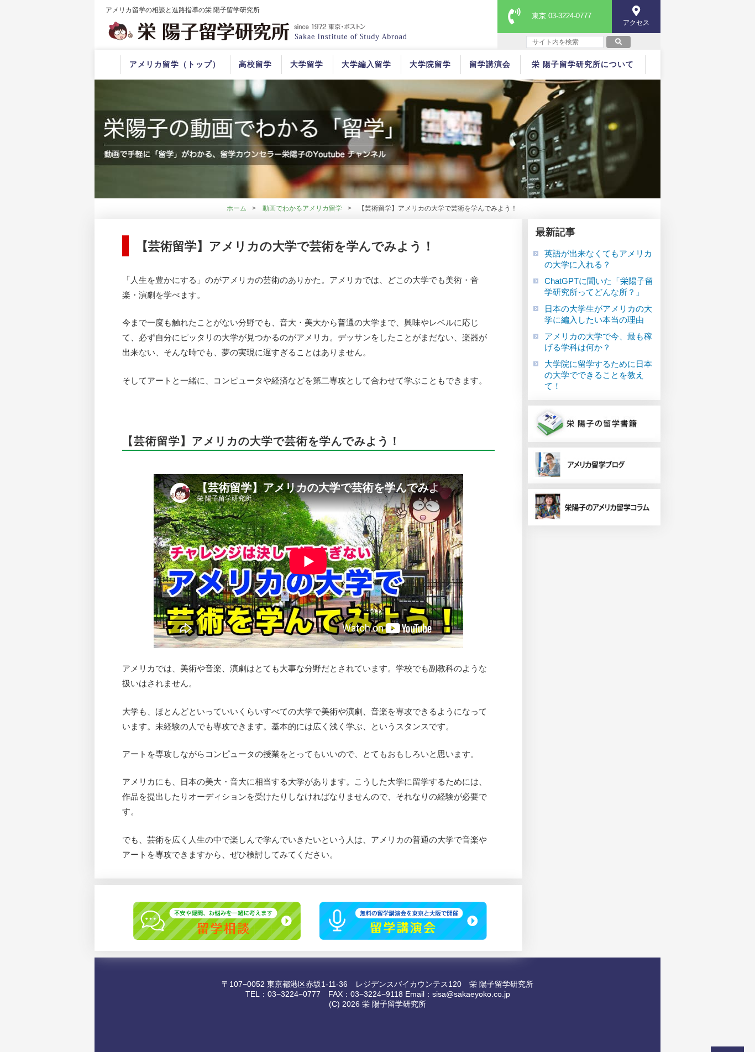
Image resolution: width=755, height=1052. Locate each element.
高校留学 (255, 64)
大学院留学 (430, 64)
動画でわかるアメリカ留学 (302, 208)
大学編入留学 (366, 64)
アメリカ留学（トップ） (175, 64)
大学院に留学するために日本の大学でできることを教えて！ (598, 375)
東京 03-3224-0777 (561, 16)
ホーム (237, 208)
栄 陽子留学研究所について (583, 64)
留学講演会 (490, 64)
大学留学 (306, 64)
